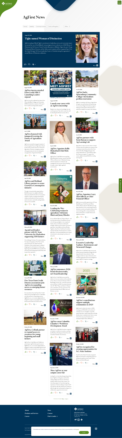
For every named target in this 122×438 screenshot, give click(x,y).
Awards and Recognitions (53, 26)
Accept (77, 429)
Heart (29, 64)
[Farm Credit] (82, 420)
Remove (120, 181)
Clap (33, 64)
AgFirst (7, 3)
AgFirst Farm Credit (79, 409)
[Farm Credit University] (75, 420)
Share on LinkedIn (97, 65)
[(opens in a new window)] (78, 420)
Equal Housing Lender (96, 428)
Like (25, 64)
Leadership (31, 26)
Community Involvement (41, 26)
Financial (25, 26)
